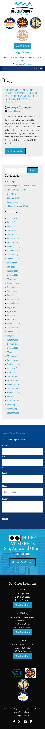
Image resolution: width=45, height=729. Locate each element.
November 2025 (14, 250)
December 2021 (13, 323)
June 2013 (11, 404)
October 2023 (12, 291)
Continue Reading (15, 151)
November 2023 (13, 287)
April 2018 (11, 372)
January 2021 (12, 339)
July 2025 (11, 267)
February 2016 (13, 400)
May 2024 (11, 279)
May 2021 (11, 335)
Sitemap (31, 709)
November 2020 (14, 344)
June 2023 (11, 295)
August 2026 (12, 218)
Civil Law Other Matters (17, 189)
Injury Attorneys (22, 545)
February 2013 (13, 412)
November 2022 (13, 303)
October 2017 (12, 388)
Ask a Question (22, 45)
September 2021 (13, 331)
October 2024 (12, 275)
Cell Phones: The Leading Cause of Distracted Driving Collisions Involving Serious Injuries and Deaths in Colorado (21, 96)
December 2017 (13, 384)
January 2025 (12, 271)
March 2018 (12, 376)
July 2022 (11, 307)
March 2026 (12, 234)
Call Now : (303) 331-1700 (22, 562)
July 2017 (10, 396)
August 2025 (12, 262)
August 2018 (12, 368)
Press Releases (13, 202)
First (3, 457)
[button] (36, 68)
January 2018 (12, 380)
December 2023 (13, 283)
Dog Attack (11, 194)
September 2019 (13, 364)
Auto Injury (12, 181)
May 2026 (11, 230)
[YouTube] (25, 722)
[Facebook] (14, 722)
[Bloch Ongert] (22, 14)
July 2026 (11, 222)
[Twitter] (19, 722)
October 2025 (12, 254)
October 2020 (12, 348)
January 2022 (12, 319)
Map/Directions (22, 605)
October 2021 (12, 327)
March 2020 (12, 356)
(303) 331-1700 (16, 57)
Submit (5, 519)
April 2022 (11, 311)
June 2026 (11, 226)
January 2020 (12, 360)
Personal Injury (13, 111)
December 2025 (13, 246)
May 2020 (11, 352)
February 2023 (13, 299)
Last (3, 468)
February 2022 (13, 315)
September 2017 (13, 392)
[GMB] (30, 722)
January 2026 (12, 242)
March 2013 (12, 408)
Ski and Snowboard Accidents (19, 206)
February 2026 (13, 238)
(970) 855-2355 (25, 64)
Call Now (22, 53)
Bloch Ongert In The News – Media (21, 185)
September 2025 (14, 258)
